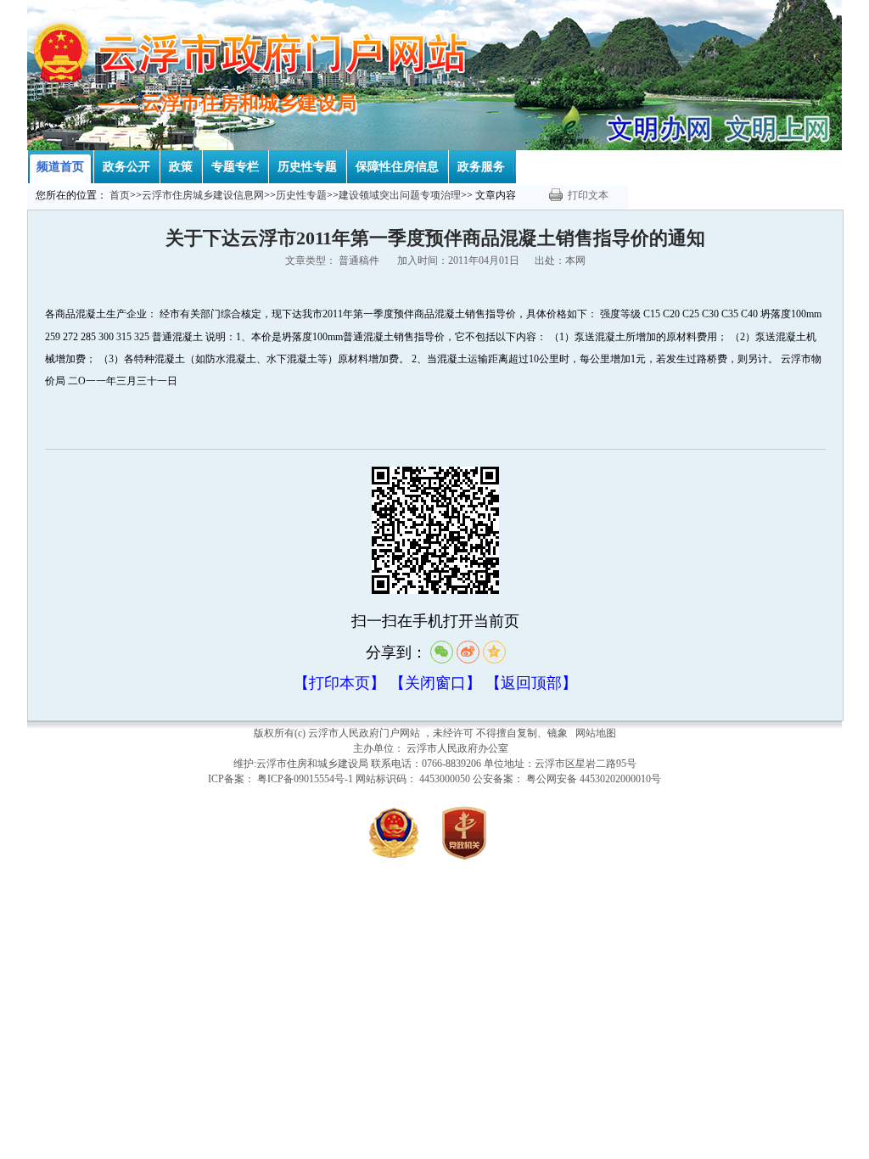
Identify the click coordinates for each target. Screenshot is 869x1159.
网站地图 (595, 733)
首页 (119, 195)
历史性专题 (301, 195)
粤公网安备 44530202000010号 (593, 779)
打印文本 (588, 195)
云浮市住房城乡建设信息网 (203, 195)
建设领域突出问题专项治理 (400, 195)
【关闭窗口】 (435, 683)
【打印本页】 (339, 683)
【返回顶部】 (531, 683)
